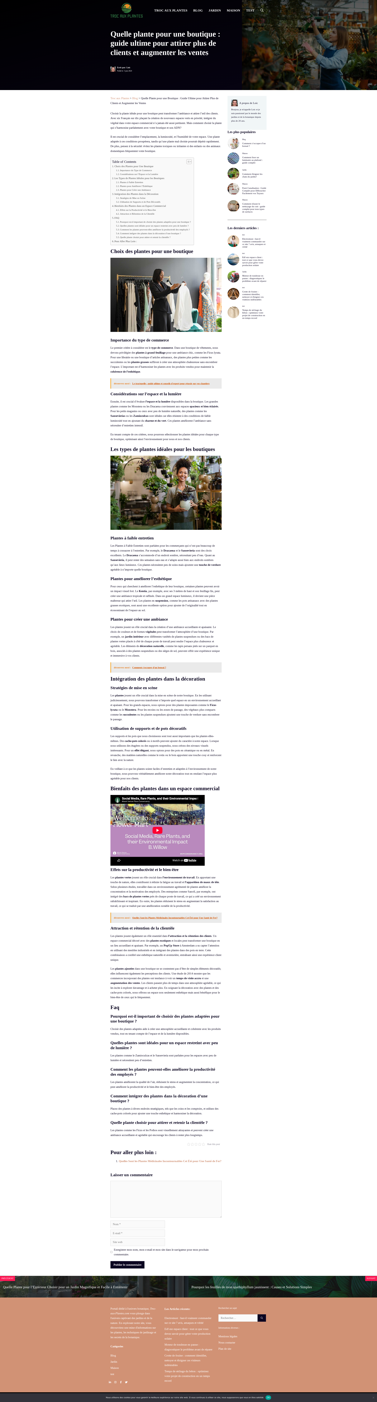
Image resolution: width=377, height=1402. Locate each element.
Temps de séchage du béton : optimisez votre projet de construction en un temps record (187, 1376)
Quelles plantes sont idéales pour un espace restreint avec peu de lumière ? (154, 225)
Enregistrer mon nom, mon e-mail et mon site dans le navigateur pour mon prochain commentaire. (161, 1252)
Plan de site (224, 1348)
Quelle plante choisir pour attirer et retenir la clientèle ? (145, 237)
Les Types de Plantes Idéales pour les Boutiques (139, 178)
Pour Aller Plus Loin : (125, 241)
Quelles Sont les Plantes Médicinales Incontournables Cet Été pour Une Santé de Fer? (170, 1161)
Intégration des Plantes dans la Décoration (136, 194)
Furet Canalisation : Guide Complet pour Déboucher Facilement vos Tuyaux (254, 191)
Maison (233, 10)
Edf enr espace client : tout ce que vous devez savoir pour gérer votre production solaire (187, 1333)
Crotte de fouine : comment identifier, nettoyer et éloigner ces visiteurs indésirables (185, 1360)
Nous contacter (226, 1342)
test (250, 10)
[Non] (373, 1397)
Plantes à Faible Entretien (131, 182)
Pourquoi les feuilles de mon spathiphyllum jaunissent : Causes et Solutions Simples (251, 1287)
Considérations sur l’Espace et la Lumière (139, 174)
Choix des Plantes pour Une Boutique (133, 166)
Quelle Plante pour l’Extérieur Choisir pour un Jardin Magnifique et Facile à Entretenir (65, 1287)
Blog (198, 10)
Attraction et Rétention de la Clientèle (137, 214)
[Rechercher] (262, 1318)
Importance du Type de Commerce (136, 170)
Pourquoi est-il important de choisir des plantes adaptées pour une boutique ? (155, 222)
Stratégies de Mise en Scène (132, 198)
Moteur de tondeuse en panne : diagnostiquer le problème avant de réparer (254, 278)
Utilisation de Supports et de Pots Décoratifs (140, 202)
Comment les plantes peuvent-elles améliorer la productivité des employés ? (155, 229)
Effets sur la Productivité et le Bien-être (138, 210)
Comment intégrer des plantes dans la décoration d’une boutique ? (150, 233)
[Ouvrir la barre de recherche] (262, 10)
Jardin (215, 10)
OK (268, 1397)
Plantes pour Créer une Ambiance (135, 190)
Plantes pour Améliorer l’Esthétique (136, 186)
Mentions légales (227, 1336)
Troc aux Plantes (170, 10)
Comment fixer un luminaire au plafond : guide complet (252, 160)
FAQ (116, 217)
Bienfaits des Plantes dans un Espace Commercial (140, 206)
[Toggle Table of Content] (187, 161)
